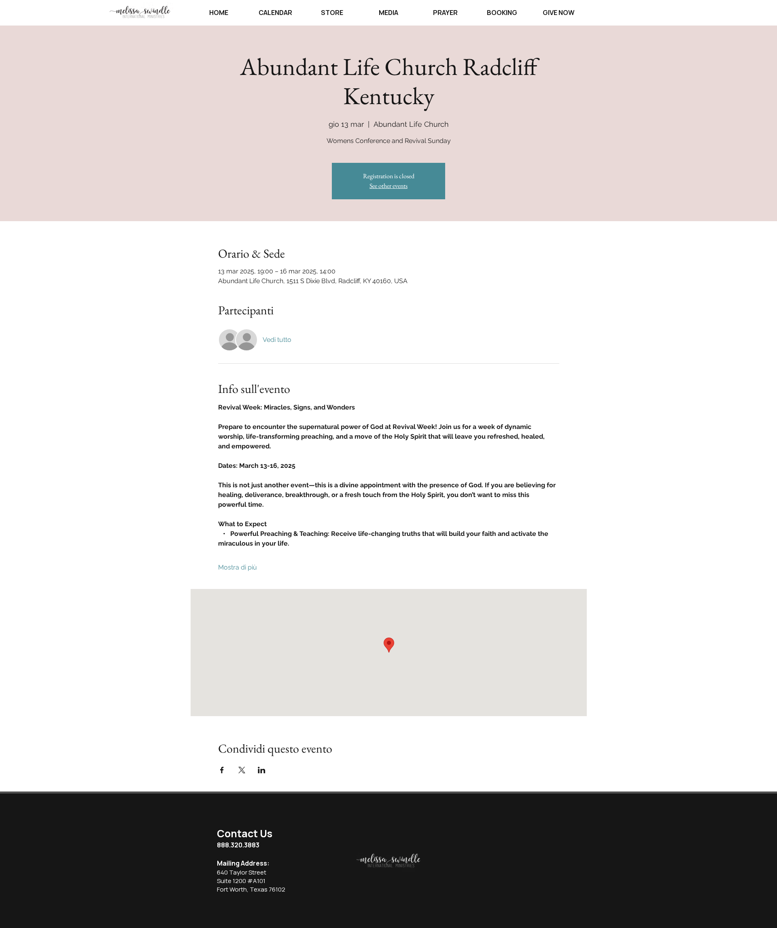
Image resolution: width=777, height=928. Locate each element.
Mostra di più (237, 567)
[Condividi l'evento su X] (242, 770)
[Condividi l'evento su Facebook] (222, 770)
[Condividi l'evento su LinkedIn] (261, 770)
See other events (388, 185)
